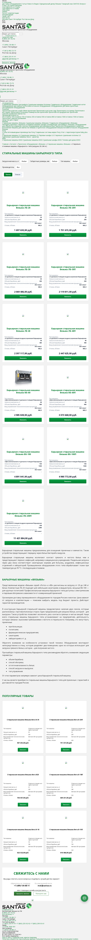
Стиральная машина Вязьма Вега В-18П (66, 775)
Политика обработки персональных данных (18, 939)
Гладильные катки (78, 104)
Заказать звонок (8, 63)
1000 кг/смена (67, 117)
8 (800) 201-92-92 (8, 39)
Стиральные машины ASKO (12, 140)
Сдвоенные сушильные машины (14, 137)
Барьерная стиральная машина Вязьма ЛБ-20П (67, 206)
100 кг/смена (16, 117)
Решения (5, 109)
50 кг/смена (6, 117)
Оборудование (7, 103)
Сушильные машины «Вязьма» (37, 123)
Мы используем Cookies (69, 939)
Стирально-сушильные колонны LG (67, 135)
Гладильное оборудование (61, 104)
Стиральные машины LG (11, 135)
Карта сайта (7, 937)
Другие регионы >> (10, 59)
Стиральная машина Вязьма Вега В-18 (23, 829)
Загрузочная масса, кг (10, 161)
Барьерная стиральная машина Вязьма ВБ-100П (67, 453)
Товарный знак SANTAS (70, 4)
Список (17, 174)
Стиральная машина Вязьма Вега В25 (23, 775)
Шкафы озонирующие (49, 124)
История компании (14, 5)
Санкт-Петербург (14, 19)
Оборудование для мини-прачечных (64, 106)
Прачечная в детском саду (46, 111)
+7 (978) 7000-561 (8, 927)
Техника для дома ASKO (71, 140)
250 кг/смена (36, 117)
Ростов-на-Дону (28, 19)
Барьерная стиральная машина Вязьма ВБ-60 (23, 391)
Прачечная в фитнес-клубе (12, 111)
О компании (6, 2)
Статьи (24, 4)
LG (3, 134)
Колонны (47, 104)
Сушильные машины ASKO (33, 140)
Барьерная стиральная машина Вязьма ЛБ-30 (23, 268)
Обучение (6, 10)
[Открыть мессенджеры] (84, 898)
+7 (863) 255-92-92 (23, 923)
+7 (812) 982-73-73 (9, 51)
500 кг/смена (46, 117)
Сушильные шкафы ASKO (52, 140)
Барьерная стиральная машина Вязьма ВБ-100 (23, 453)
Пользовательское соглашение (48, 939)
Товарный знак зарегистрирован (24, 937)
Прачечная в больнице (19, 112)
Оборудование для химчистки (13, 106)
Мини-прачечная (29, 111)
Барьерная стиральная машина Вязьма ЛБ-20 (23, 206)
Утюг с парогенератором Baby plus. (74, 132)
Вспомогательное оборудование (37, 106)
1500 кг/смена (78, 117)
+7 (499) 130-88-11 (9, 45)
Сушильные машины (35, 104)
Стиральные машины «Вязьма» (14, 123)
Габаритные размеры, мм (39, 161)
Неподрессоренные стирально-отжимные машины (21, 124)
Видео (36, 4)
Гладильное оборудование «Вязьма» (63, 123)
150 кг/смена (26, 117)
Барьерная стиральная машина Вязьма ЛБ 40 (23, 329)
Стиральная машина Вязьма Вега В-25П (66, 720)
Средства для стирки (10, 120)
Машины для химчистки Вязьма (24, 128)
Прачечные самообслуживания (14, 118)
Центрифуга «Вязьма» (66, 124)
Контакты (6, 18)
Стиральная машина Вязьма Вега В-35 (23, 720)
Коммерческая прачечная (38, 112)
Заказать (23, 235)
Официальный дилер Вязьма (50, 4)
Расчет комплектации (10, 13)
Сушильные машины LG (29, 135)
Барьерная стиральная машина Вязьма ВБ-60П (67, 391)
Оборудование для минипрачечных (41, 126)
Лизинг (4, 11)
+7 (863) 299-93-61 (37, 923)
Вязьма (5, 121)
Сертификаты (7, 8)
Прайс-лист (6, 16)
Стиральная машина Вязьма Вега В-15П (66, 829)
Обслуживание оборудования (13, 107)
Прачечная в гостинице (65, 111)
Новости (30, 4)
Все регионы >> (8, 914)
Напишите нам (41, 893)
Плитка (8, 174)
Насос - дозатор (32, 137)
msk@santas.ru (10, 36)
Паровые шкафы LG (46, 135)
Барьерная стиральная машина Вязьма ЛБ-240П (23, 514)
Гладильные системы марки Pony (47, 132)
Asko (4, 138)
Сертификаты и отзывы (11, 7)
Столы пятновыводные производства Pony (18, 132)
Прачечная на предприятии (58, 112)
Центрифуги (23, 104)
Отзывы (16, 8)
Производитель (8, 167)
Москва (5, 19)
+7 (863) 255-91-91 (9, 57)
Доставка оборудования (11, 4)
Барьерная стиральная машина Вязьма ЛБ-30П (67, 268)
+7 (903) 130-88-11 (9, 930)
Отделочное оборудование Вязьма (49, 128)
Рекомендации (7, 15)
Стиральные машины (10, 104)
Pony (4, 131)
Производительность (10, 115)
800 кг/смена (56, 117)
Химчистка (21, 114)
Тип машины (65, 161)
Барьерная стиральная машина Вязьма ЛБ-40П (67, 329)
